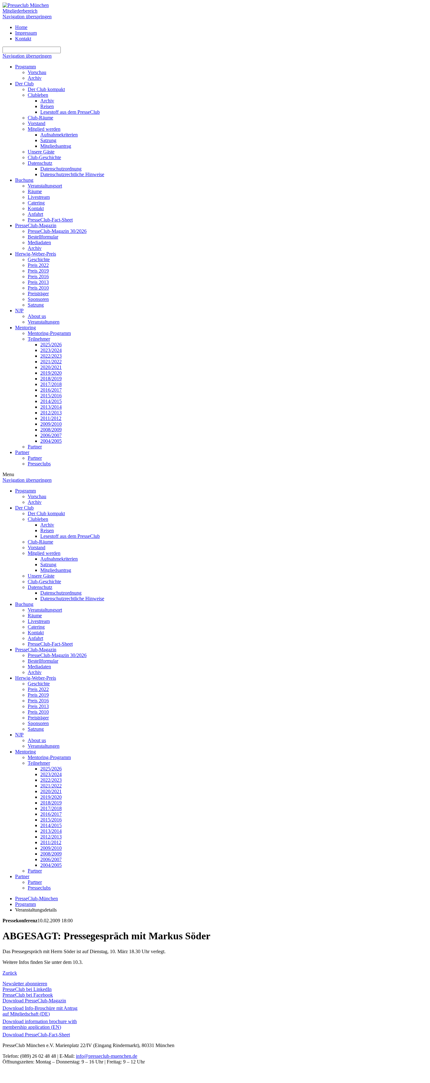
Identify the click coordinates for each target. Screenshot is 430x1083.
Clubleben (38, 95)
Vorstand (36, 123)
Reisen (47, 106)
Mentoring (25, 327)
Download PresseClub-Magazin (34, 1000)
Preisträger (38, 293)
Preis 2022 (38, 265)
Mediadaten (39, 242)
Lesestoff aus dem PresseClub (70, 112)
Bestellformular (43, 236)
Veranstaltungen (43, 322)
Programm (25, 66)
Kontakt (23, 38)
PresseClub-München (36, 898)
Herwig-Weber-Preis (35, 253)
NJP (19, 310)
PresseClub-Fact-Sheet (50, 219)
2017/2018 (51, 384)
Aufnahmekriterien (59, 134)
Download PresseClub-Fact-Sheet (36, 1034)
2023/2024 (51, 350)
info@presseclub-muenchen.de (106, 1056)
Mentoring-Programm (49, 333)
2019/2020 (51, 373)
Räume (35, 191)
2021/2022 (51, 361)
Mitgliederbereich (20, 11)
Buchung (24, 180)
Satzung (48, 140)
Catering (36, 202)
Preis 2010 (38, 288)
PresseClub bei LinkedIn (27, 989)
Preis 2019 (38, 271)
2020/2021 (51, 367)
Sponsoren (38, 299)
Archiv (35, 78)
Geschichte (39, 259)
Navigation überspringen (27, 16)
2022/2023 (51, 356)
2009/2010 (51, 424)
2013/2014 (51, 407)
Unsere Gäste (41, 151)
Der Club (24, 83)
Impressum (26, 33)
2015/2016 (51, 395)
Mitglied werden (44, 129)
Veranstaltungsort (45, 185)
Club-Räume (40, 117)
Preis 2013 (38, 282)
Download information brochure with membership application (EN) (40, 1024)
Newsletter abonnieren (25, 983)
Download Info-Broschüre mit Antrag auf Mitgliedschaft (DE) (40, 1011)
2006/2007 (51, 435)
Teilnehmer (39, 339)
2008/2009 (51, 429)
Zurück (10, 973)
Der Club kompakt (46, 89)
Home (21, 27)
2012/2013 (51, 412)
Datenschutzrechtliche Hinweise (72, 174)
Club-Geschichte (44, 157)
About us (37, 316)
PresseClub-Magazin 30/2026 (57, 231)
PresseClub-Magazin (35, 225)
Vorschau (37, 72)
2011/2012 (50, 418)
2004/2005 (51, 441)
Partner (35, 446)
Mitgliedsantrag (55, 146)
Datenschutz (40, 163)
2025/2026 (51, 344)
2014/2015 (51, 401)
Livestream (39, 197)
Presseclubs (39, 463)
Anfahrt (35, 214)
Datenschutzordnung (61, 168)
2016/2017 (51, 390)
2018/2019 (51, 378)
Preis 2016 (38, 276)
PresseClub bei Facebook (28, 995)
